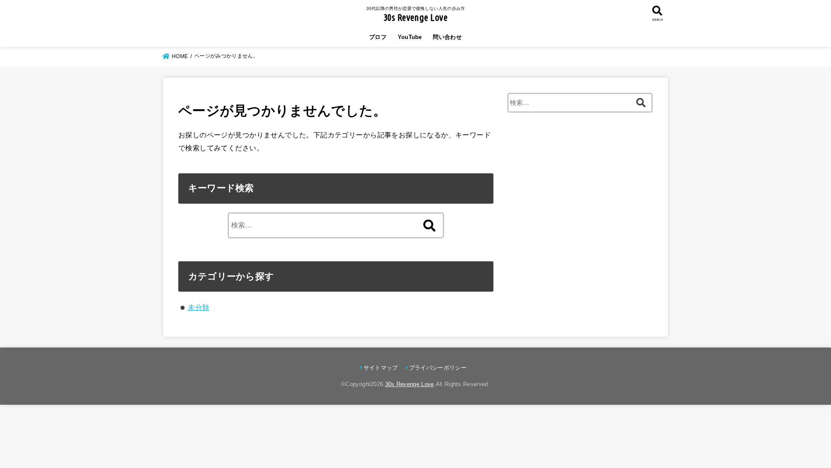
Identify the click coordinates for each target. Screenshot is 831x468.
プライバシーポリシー (438, 367)
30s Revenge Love (415, 17)
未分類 (198, 307)
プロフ (378, 37)
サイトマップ (381, 367)
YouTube (410, 37)
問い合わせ (447, 37)
